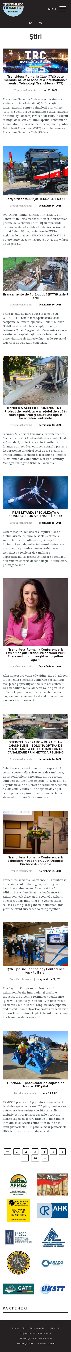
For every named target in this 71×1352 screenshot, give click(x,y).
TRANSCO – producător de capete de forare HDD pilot (35, 1084)
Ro (32, 23)
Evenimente (44, 1333)
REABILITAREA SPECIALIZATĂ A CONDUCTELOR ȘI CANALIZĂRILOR (35, 514)
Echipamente (37, 1328)
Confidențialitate (24, 1343)
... (4, 136)
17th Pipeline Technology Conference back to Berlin (35, 970)
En (40, 23)
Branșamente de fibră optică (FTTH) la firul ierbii (35, 296)
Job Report (53, 1328)
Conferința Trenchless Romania (35, 1338)
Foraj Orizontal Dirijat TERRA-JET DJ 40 (35, 199)
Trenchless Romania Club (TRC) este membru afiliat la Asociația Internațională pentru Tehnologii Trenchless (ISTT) (35, 80)
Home (15, 1328)
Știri (24, 1328)
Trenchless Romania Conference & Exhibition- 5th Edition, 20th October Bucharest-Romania (36, 861)
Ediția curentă (27, 1333)
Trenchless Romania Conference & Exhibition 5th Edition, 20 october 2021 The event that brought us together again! (35, 655)
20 (35, 1158)
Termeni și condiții (45, 1343)
